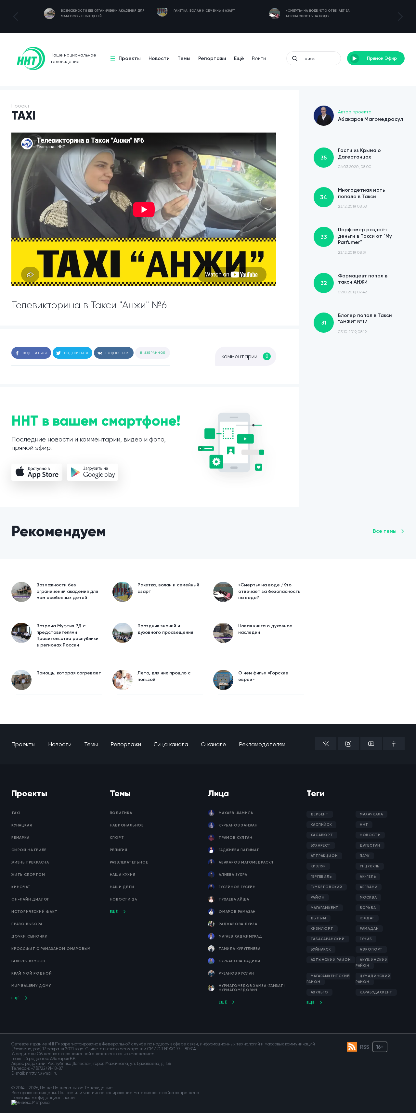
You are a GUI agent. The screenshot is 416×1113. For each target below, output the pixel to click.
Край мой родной (31, 973)
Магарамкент (325, 908)
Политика (121, 813)
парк (365, 856)
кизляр (318, 866)
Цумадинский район (373, 979)
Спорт (117, 838)
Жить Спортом (28, 875)
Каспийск (321, 825)
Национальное (127, 825)
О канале (213, 744)
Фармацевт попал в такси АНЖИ (353, 283)
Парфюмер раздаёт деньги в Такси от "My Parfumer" (356, 241)
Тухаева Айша (234, 899)
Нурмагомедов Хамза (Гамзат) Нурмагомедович (252, 988)
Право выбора (27, 924)
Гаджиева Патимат (239, 850)
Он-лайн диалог (30, 899)
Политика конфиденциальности (43, 1097)
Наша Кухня (123, 875)
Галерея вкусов (28, 961)
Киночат (21, 887)
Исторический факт (34, 912)
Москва (368, 897)
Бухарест (321, 845)
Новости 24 (123, 899)
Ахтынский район (331, 960)
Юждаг (367, 918)
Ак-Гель (368, 877)
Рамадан (369, 929)
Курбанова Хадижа (240, 961)
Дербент (320, 814)
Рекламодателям (262, 744)
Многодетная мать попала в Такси (352, 198)
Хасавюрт (322, 835)
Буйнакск (321, 949)
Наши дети (122, 887)
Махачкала (371, 814)
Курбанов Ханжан (238, 825)
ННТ (364, 825)
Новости (159, 58)
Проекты (130, 58)
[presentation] (15, 16)
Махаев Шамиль (236, 813)
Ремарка (20, 838)
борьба (368, 908)
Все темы (384, 531)
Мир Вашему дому (31, 986)
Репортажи (212, 58)
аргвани (369, 887)
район (318, 897)
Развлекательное (129, 862)
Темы (183, 58)
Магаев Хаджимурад (240, 936)
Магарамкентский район (328, 979)
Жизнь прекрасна (30, 862)
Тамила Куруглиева (240, 949)
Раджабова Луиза (238, 924)
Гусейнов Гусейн (237, 887)
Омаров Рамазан (237, 912)
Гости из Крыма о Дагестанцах (350, 158)
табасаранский (328, 939)
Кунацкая (21, 825)
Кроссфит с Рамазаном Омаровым (51, 949)
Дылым (318, 918)
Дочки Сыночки (29, 936)
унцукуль (370, 866)
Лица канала (171, 744)
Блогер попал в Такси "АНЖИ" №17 (356, 323)
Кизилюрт (322, 929)
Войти (259, 58)
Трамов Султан (235, 838)
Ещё (239, 58)
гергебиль (321, 877)
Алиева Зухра (233, 875)
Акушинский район (372, 963)
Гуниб (366, 939)
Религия (119, 850)
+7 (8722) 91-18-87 (47, 1068)
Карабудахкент (376, 992)
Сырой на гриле (28, 850)
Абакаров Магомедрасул (246, 862)
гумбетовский (327, 887)
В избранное (152, 352)
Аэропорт (371, 949)
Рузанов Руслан (236, 973)
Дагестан (370, 845)
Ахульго (320, 992)
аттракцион (324, 856)
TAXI (15, 813)
